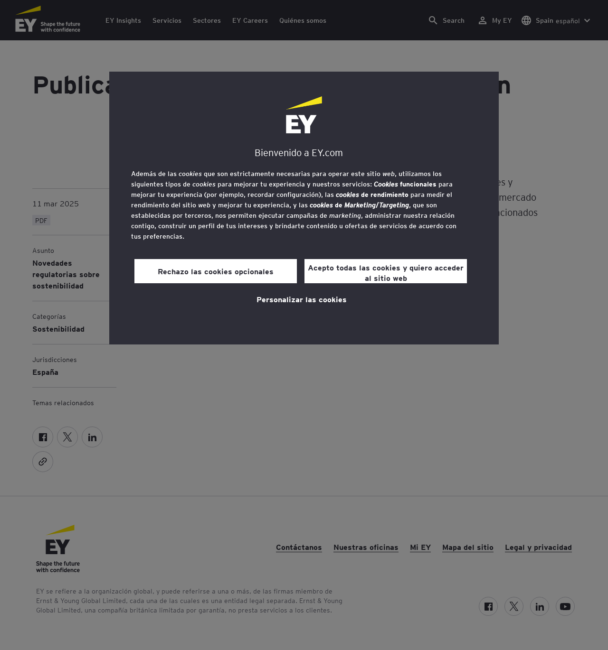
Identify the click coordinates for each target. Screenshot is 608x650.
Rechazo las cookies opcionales (216, 271)
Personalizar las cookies (301, 299)
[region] (304, 208)
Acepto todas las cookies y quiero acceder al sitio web (386, 272)
